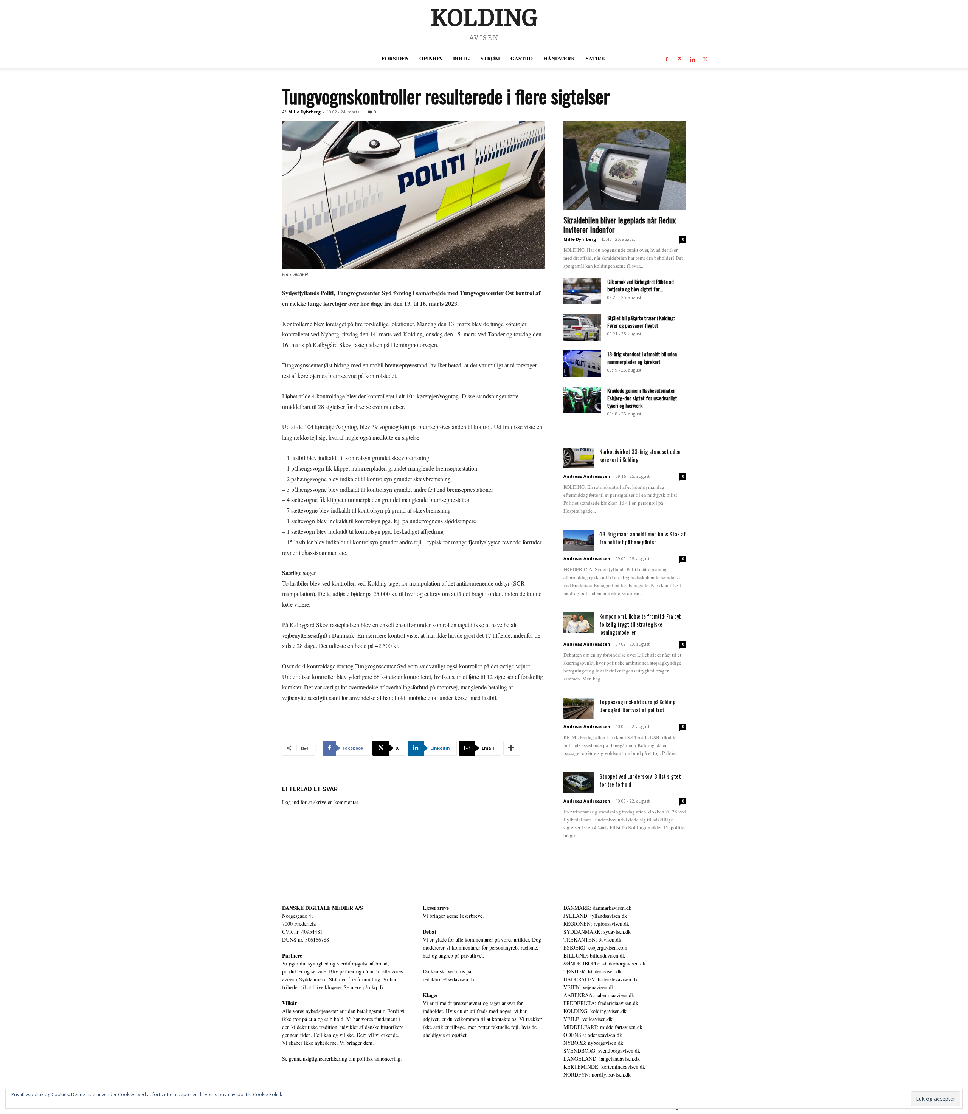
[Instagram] (679, 59)
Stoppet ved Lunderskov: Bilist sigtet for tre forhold (640, 780)
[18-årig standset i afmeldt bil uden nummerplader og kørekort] (582, 363)
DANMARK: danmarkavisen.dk (597, 907)
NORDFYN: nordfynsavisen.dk (597, 1074)
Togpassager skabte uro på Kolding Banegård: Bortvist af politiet (637, 705)
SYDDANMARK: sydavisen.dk (597, 931)
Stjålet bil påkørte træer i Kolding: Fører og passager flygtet (641, 321)
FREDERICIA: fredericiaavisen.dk (600, 1003)
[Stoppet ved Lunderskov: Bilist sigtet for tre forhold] (578, 782)
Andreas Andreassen (586, 476)
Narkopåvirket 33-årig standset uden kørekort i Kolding (640, 455)
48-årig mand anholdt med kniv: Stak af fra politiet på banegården (642, 538)
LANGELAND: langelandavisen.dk (601, 1058)
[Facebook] (666, 59)
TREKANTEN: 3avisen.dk (592, 939)
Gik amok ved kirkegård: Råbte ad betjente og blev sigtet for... (640, 285)
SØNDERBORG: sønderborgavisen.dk (604, 963)
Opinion (430, 58)
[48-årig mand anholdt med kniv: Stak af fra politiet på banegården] (578, 540)
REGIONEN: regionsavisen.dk (596, 923)
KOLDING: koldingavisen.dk (595, 1011)
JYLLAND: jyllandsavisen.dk (595, 915)
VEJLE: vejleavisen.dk (588, 1019)
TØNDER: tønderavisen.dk (592, 971)
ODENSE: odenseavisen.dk (592, 1034)
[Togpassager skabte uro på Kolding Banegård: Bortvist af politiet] (578, 708)
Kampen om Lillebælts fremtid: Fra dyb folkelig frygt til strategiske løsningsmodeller (640, 624)
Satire (595, 58)
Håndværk (559, 58)
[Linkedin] (692, 59)
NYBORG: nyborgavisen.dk (593, 1042)
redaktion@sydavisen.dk (449, 979)
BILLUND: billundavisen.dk (594, 955)
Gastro (521, 58)
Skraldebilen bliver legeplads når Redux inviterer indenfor (619, 224)
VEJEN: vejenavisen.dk (588, 987)
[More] (511, 748)
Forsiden (395, 58)
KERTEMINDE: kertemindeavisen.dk (604, 1066)
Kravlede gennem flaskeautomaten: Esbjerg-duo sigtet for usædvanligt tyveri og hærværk (642, 397)
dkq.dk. (377, 987)
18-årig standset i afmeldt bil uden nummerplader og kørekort (642, 358)
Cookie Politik (267, 1094)
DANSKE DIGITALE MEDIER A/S (322, 908)
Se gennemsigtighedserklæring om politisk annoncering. (342, 1058)
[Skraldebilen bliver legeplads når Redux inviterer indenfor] (624, 165)
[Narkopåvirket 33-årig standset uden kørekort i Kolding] (578, 458)
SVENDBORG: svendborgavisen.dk (601, 1050)
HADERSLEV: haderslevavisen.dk (600, 979)
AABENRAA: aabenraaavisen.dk (598, 995)
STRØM (490, 58)
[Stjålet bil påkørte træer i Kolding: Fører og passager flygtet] (582, 327)
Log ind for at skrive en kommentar (320, 802)
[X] (705, 59)
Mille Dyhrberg (304, 112)
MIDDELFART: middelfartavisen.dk (602, 1026)
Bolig (461, 58)
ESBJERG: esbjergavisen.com (595, 947)
